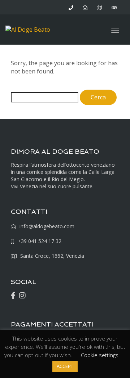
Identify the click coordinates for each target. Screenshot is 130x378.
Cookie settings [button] (99, 355)
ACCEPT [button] (65, 366)
